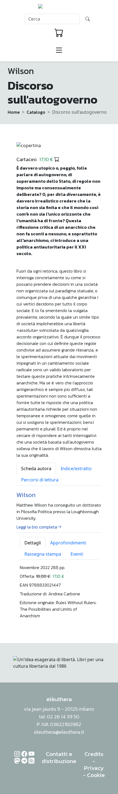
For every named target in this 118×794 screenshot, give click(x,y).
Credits (94, 754)
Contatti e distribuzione (59, 757)
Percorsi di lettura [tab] (39, 480)
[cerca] (87, 19)
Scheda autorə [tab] (36, 468)
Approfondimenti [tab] (68, 543)
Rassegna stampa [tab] (42, 554)
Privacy (94, 768)
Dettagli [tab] (32, 543)
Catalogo (36, 112)
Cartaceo (35, 159)
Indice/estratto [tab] (76, 468)
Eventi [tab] (77, 554)
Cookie (96, 775)
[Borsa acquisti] (59, 33)
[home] (59, 8)
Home (14, 112)
